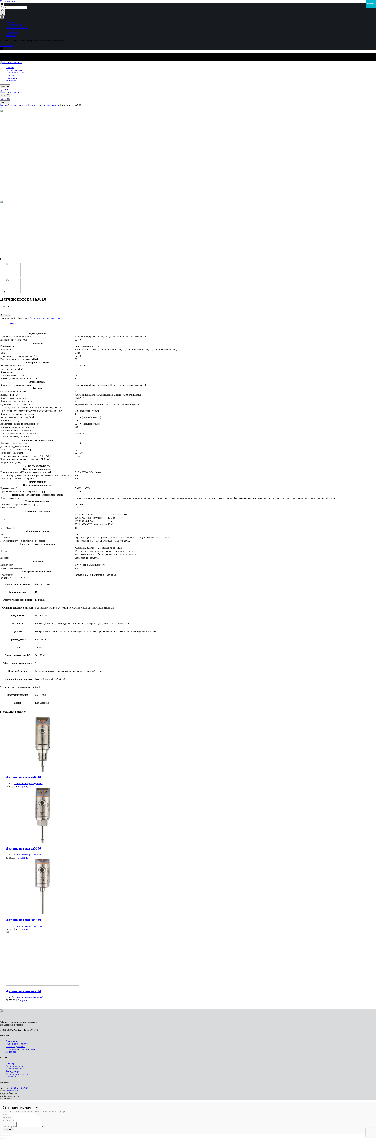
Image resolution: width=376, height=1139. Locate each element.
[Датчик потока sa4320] (42, 913)
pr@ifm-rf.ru (13, 1090)
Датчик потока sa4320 (23, 920)
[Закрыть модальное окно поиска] (2, 4)
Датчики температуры (17, 1074)
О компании (12, 1041)
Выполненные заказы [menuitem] (17, 27)
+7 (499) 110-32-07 (19, 1088)
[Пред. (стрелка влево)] (1, 1138)
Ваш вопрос (9, 1126)
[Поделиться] (4, 1135)
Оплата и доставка (15, 1046)
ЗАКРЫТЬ (371, 4)
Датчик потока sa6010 (23, 777)
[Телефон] (1, 49)
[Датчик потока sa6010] (42, 771)
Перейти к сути (8, 1)
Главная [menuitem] (10, 22)
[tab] (191, 323)
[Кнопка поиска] (2, 12)
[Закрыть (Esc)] (1, 1135)
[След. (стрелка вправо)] (4, 1138)
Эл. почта (8, 1120)
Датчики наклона (14, 1066)
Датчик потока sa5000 (23, 848)
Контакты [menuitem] (11, 35)
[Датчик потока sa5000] (42, 842)
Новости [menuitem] (10, 30)
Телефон (8, 1117)
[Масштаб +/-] (10, 1135)
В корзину (5, 315)
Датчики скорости (15, 1068)
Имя (6, 1114)
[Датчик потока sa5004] (42, 984)
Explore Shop (6, 45)
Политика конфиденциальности (22, 1049)
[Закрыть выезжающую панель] (2, 17)
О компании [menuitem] (12, 33)
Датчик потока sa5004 (23, 991)
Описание (11, 323)
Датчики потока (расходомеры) (45, 318)
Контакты (11, 1052)
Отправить (8, 1129)
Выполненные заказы (17, 1044)
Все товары (11, 1076)
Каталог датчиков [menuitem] (15, 25)
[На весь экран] (7, 1135)
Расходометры (13, 1071)
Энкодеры (11, 1063)
